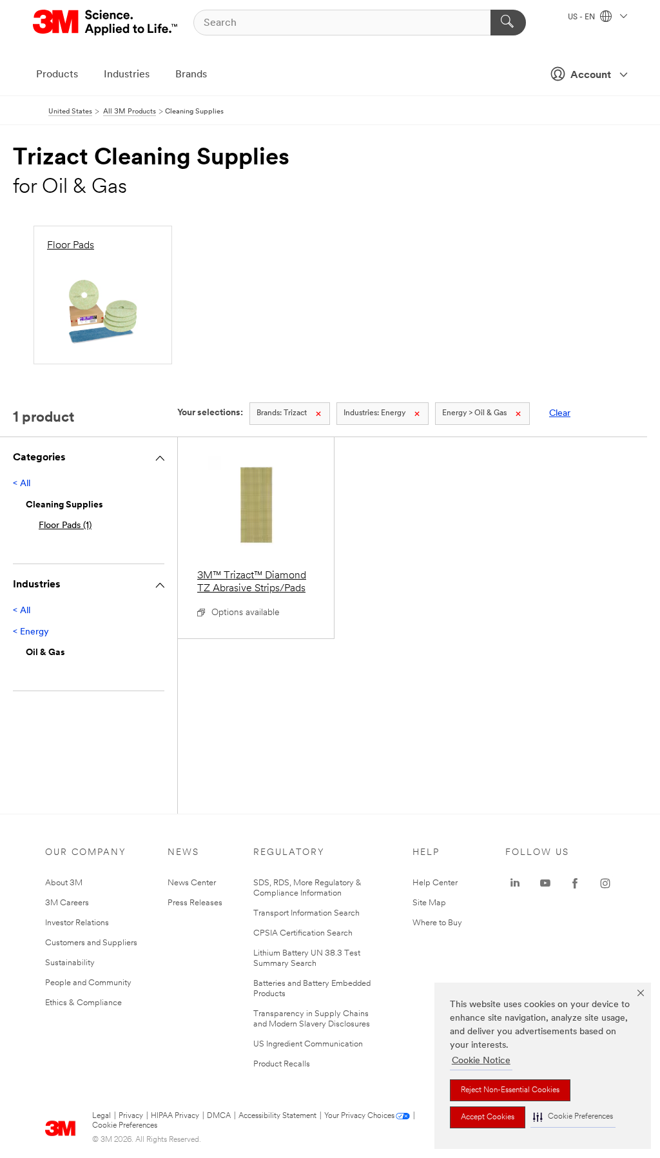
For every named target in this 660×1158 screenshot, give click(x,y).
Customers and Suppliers (91, 943)
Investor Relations (77, 923)
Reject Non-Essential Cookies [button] (510, 1090)
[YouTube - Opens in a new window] (545, 883)
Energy (374, 413)
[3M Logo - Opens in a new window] (106, 22)
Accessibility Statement (277, 1116)
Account (591, 75)
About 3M (63, 883)
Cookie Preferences (124, 1126)
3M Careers (67, 903)
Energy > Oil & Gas (474, 413)
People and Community (88, 983)
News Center (192, 883)
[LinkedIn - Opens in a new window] (515, 883)
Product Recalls (281, 1064)
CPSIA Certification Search (303, 933)
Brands (191, 75)
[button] (573, 1117)
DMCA (219, 1116)
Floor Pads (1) (65, 526)
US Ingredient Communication (308, 1044)
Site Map (429, 903)
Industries (127, 75)
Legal (101, 1116)
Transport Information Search (306, 913)
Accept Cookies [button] (487, 1117)
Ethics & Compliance (83, 1003)
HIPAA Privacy (175, 1116)
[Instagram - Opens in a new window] (605, 883)
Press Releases (195, 903)
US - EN (582, 17)
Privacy (131, 1116)
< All (21, 484)
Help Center (435, 883)
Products (57, 75)
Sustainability (70, 963)
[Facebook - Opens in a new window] (575, 883)
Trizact (282, 413)
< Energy (31, 632)
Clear (559, 413)
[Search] (508, 22)
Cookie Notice (481, 1061)
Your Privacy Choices (359, 1116)
